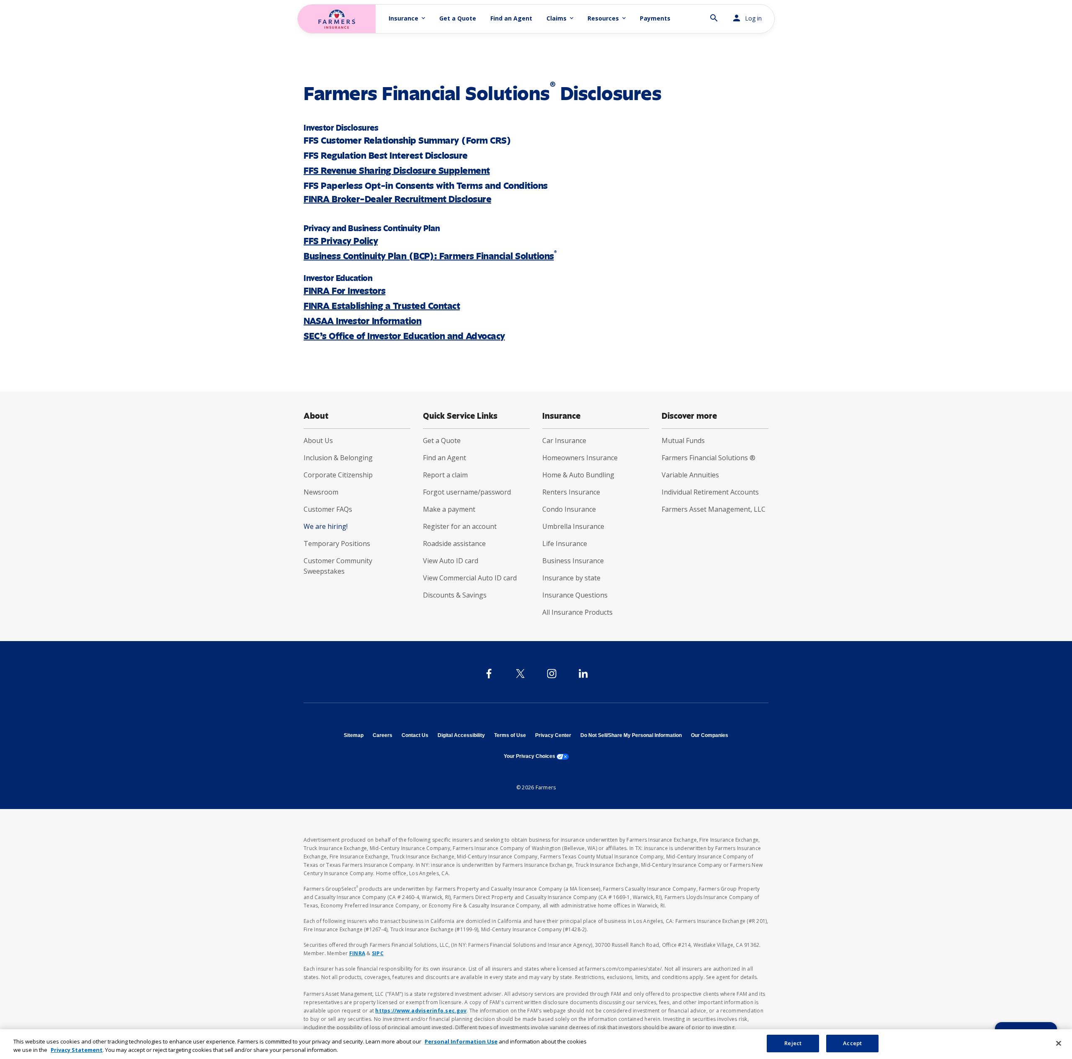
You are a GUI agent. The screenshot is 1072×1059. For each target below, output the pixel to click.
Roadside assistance (454, 543)
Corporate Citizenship (338, 474)
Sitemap (353, 735)
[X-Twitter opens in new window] (520, 673)
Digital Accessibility (461, 735)
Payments (655, 18)
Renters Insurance (571, 492)
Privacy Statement (77, 1050)
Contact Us (415, 735)
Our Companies (709, 735)
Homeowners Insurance (580, 457)
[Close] (1058, 1043)
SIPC (378, 953)
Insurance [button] (408, 18)
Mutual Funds (683, 440)
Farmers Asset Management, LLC (713, 509)
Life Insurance (564, 543)
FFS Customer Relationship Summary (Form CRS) (407, 140)
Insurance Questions (575, 595)
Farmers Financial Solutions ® (708, 457)
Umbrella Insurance (573, 526)
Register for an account (460, 526)
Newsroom (321, 492)
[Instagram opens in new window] (551, 673)
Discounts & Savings (455, 595)
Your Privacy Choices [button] (536, 756)
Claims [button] (560, 18)
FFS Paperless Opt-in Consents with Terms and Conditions (426, 185)
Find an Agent (511, 18)
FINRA (357, 953)
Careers (382, 735)
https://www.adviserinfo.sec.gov (420, 1010)
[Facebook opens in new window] (489, 673)
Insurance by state (571, 577)
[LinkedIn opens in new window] (583, 673)
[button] (714, 14)
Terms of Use (510, 735)
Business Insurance (573, 560)
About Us (318, 440)
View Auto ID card (450, 560)
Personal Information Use (461, 1041)
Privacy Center (553, 735)
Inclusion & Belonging (338, 457)
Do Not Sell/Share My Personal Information (631, 735)
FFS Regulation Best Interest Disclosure (386, 155)
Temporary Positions (337, 543)
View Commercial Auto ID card (470, 577)
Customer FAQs (328, 509)
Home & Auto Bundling (578, 474)
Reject (792, 1043)
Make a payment (449, 509)
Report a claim (445, 474)
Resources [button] (607, 18)
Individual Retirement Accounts (710, 492)
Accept (852, 1043)
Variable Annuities (690, 474)
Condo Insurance (569, 509)
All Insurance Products (577, 612)
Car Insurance (564, 440)
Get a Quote (457, 18)
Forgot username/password (467, 492)
